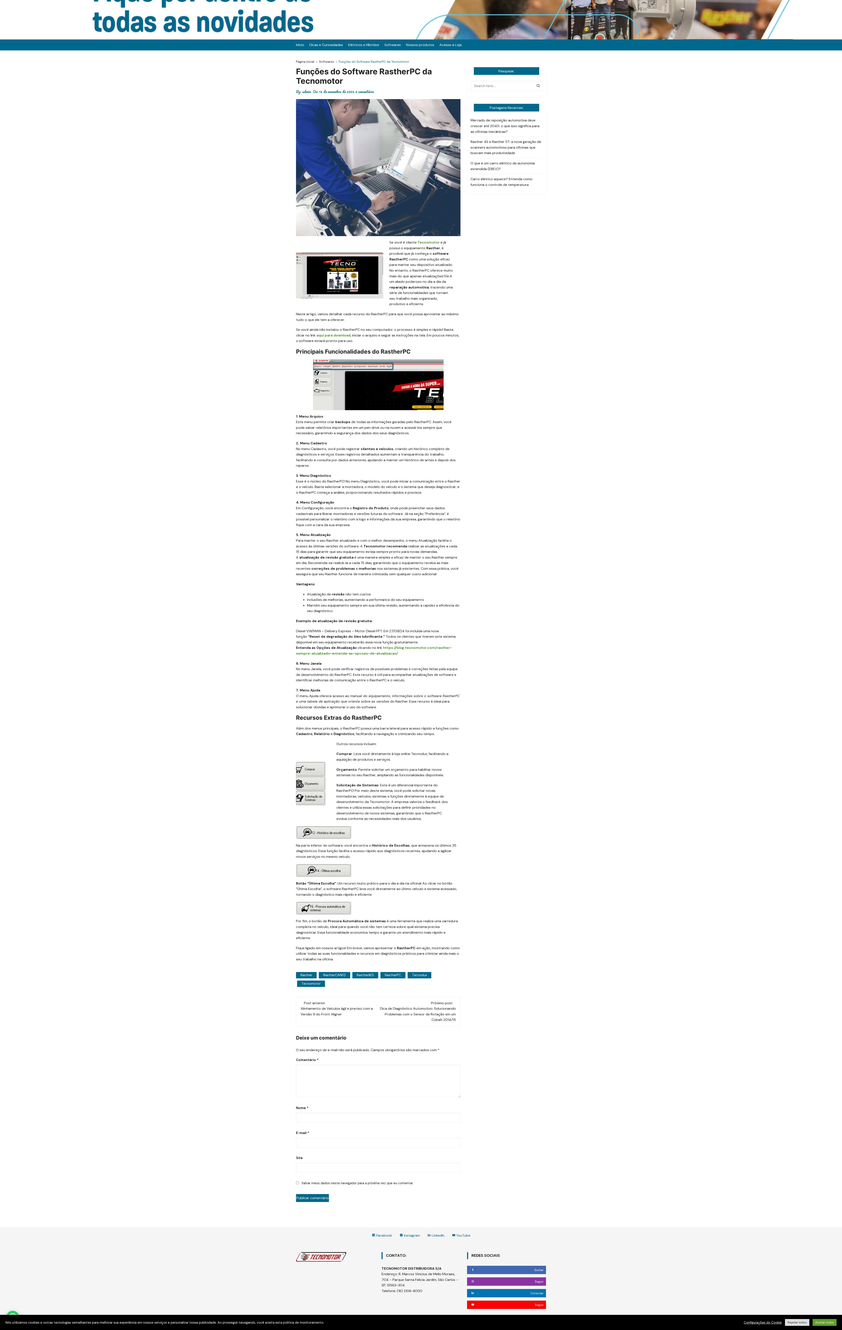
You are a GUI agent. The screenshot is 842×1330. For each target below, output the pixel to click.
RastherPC (393, 975)
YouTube (462, 1235)
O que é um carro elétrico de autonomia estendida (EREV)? (503, 166)
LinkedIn (437, 1235)
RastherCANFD (334, 975)
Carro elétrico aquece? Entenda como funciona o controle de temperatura (501, 182)
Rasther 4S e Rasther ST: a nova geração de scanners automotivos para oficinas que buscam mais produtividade (506, 147)
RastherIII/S (365, 975)
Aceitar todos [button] (824, 1322)
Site (299, 1158)
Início (300, 45)
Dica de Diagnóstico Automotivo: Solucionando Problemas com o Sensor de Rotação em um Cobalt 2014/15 (418, 1014)
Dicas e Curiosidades (326, 45)
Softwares (392, 45)
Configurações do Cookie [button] (763, 1323)
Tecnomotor (311, 983)
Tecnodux (419, 975)
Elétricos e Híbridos (363, 45)
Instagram (411, 1235)
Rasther (306, 975)
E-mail (302, 1133)
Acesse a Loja (450, 45)
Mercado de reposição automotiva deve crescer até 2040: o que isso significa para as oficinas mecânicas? (505, 126)
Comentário (307, 1060)
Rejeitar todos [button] (797, 1322)
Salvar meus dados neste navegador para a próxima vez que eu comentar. (357, 1183)
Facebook (383, 1235)
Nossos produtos (420, 45)
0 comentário (364, 91)
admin (306, 91)
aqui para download (333, 335)
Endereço (389, 1274)
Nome (302, 1108)
